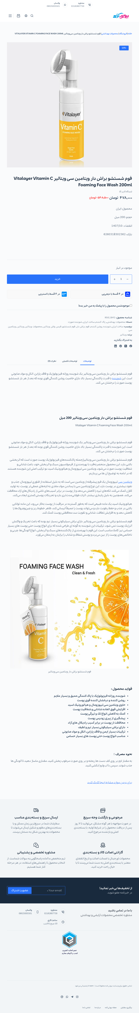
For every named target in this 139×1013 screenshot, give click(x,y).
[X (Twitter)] (125, 346)
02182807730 (77, 6)
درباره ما (98, 1008)
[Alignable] (62, 997)
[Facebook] (131, 346)
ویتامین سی (125, 482)
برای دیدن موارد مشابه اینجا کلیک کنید (109, 782)
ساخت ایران (89, 322)
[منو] (10, 15)
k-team (91, 986)
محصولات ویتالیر (33, 326)
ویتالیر (20, 326)
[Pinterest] (120, 346)
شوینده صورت (75, 322)
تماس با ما (86, 1008)
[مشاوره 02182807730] (89, 5)
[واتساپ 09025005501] (65, 5)
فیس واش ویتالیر (52, 326)
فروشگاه (123, 33)
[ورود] (26, 15)
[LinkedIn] (115, 346)
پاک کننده (100, 322)
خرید (58, 279)
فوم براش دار (83, 326)
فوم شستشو (69, 326)
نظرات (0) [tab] (52, 361)
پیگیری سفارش (126, 1008)
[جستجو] (32, 15)
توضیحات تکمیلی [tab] (69, 361)
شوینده (116, 378)
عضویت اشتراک (19, 890)
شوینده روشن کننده (101, 326)
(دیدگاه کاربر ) (125, 191)
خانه (130, 33)
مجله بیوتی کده (110, 1008)
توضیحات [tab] (87, 361)
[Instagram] (67, 997)
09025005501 (53, 6)
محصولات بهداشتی (110, 33)
